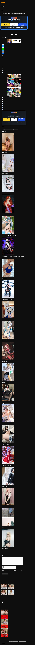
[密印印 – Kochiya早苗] (8, 525)
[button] (1, 10)
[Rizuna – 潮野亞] (8, 338)
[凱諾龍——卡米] (8, 276)
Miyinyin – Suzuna (5, 361)
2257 (22, 641)
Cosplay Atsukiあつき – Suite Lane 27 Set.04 (9, 235)
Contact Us (24, 641)
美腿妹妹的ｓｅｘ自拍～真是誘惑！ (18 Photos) (10, 129)
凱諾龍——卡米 (4, 278)
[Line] (14, 49)
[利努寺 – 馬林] (8, 150)
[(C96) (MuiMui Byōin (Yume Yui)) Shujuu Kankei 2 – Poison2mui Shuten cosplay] (8, 254)
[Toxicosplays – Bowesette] (8, 380)
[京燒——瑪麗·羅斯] (8, 546)
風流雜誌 (3, 2)
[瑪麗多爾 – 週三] (8, 484)
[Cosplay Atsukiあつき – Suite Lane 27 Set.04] (8, 233)
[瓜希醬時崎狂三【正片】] (8, 192)
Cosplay (4, 126)
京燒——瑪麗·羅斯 (5, 548)
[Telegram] (14, 50)
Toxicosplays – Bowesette (6, 382)
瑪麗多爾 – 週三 (4, 486)
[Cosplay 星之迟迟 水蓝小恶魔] (8, 297)
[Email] (14, 52)
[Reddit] (14, 47)
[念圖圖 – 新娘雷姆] (8, 171)
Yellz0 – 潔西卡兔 (5, 214)
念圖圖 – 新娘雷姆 (5, 173)
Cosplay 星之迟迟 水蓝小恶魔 (7, 299)
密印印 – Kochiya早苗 (5, 527)
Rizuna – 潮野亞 (4, 340)
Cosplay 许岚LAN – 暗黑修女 (6, 403)
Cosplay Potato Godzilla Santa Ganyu (7, 465)
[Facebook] (14, 44)
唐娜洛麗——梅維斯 (5, 444)
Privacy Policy (11, 641)
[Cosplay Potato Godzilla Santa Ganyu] (8, 463)
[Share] (14, 53)
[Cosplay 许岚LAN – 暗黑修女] (8, 401)
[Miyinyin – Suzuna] (8, 359)
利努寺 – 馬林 (4, 152)
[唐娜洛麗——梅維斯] (8, 442)
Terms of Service (15, 641)
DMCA (20, 641)
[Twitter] (14, 46)
